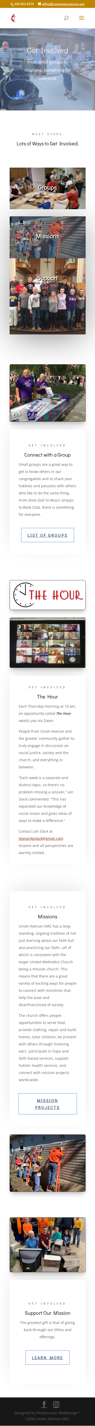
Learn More (47, 1357)
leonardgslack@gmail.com (41, 838)
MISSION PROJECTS (47, 1104)
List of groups (48, 535)
